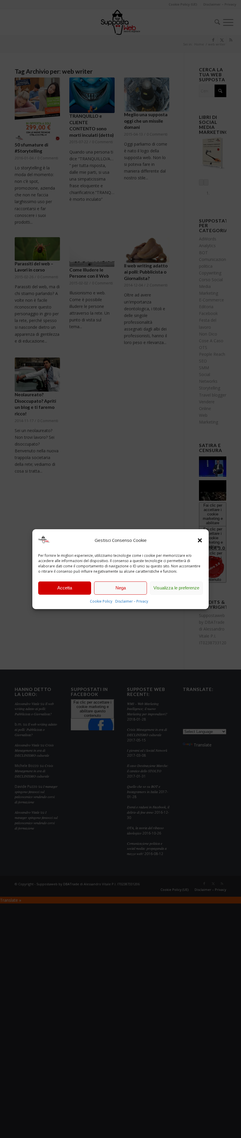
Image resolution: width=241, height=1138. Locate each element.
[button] (200, 540)
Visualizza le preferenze (176, 587)
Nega (121, 587)
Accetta (64, 587)
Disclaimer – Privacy (131, 601)
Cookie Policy (101, 601)
